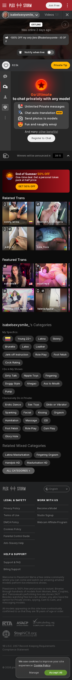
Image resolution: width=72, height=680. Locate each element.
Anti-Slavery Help (14, 543)
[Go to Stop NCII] (26, 634)
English (53, 489)
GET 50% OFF (26, 186)
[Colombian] (7, 339)
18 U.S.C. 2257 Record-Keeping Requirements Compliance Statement (28, 648)
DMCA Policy (11, 522)
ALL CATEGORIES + (18, 470)
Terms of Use (11, 515)
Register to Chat (41, 138)
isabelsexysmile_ (16, 325)
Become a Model (47, 508)
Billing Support (12, 569)
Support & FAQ (12, 562)
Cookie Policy (42, 665)
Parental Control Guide (17, 536)
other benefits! (48, 131)
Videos (52, 14)
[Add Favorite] (6, 65)
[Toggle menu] (4, 5)
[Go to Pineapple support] (6, 634)
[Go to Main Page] (22, 5)
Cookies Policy (12, 529)
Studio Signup (45, 515)
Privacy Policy (12, 508)
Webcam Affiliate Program (52, 522)
